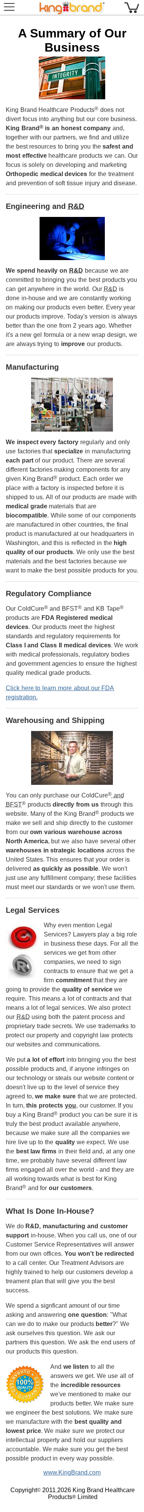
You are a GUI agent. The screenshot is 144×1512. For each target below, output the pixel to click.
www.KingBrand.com (72, 1472)
